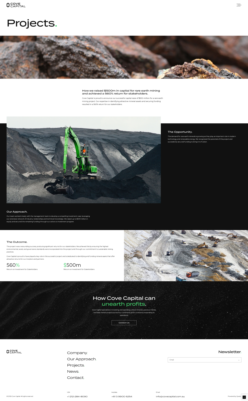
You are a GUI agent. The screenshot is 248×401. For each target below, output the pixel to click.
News (72, 371)
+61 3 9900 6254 (122, 396)
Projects (75, 365)
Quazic (238, 396)
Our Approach (81, 358)
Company (77, 352)
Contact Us (124, 323)
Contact (75, 377)
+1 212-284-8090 (77, 396)
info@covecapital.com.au (170, 396)
